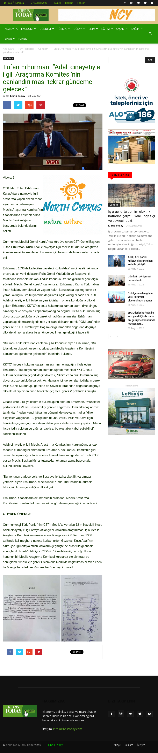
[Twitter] (145, 3)
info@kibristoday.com (67, 729)
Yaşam (120, 29)
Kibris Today (17, 95)
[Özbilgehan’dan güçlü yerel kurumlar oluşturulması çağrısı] (116, 297)
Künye (57, 2)
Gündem (45, 29)
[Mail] (138, 3)
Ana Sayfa (8, 49)
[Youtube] (152, 3)
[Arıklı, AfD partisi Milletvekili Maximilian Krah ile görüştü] (116, 261)
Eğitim (105, 29)
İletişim (81, 2)
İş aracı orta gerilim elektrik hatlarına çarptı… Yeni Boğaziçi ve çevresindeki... (131, 216)
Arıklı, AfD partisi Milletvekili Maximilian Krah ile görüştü (140, 261)
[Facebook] (125, 3)
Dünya (78, 29)
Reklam (69, 2)
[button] (150, 34)
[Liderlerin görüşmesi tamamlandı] (116, 280)
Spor (8, 38)
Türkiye (62, 29)
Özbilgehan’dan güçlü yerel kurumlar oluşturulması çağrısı (140, 297)
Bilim (92, 29)
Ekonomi (27, 29)
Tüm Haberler (26, 49)
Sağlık (135, 29)
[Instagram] (132, 3)
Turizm (23, 38)
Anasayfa (11, 29)
